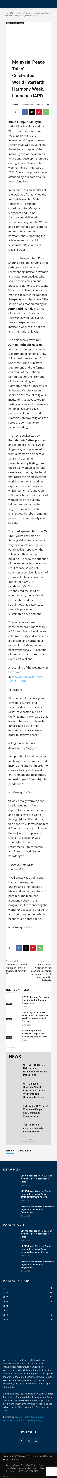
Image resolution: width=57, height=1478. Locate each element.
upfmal (15, 104)
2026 (9, 1004)
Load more (27, 1139)
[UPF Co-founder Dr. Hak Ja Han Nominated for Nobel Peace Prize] (13, 1000)
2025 (9, 1037)
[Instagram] (28, 1441)
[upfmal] (8, 104)
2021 (12, 13)
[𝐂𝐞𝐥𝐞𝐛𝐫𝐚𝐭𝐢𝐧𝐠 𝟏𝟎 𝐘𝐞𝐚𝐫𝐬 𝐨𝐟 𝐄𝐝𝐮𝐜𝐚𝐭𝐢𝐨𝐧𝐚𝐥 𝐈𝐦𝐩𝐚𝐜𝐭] (13, 1034)
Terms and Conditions (14, 1420)
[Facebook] (25, 112)
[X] (32, 112)
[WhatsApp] (46, 112)
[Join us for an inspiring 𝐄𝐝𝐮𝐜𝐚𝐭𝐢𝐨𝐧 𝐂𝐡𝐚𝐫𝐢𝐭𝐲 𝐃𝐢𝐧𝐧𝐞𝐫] (15, 1127)
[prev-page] (8, 1046)
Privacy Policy (34, 1420)
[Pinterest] (39, 112)
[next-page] (13, 1046)
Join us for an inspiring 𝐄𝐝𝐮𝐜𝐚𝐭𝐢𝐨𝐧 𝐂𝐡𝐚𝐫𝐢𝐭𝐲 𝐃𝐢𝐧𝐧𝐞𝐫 (33, 1128)
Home (5, 13)
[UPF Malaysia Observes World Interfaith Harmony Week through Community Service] (13, 1015)
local (15, 23)
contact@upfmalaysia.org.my (30, 1416)
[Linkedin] (36, 1441)
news (21, 23)
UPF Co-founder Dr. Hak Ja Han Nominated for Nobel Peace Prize (35, 1000)
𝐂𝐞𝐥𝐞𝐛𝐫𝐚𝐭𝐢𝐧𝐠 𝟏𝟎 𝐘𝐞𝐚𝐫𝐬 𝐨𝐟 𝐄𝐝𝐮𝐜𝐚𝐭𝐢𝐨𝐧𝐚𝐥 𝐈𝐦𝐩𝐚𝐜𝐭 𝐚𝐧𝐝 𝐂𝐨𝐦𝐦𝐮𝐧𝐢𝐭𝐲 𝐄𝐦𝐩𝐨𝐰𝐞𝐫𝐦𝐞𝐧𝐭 (34, 1033)
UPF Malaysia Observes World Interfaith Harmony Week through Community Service (34, 1090)
